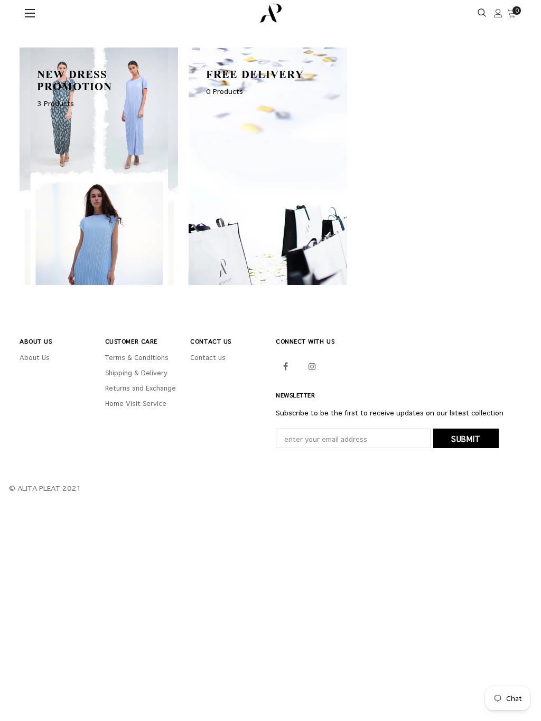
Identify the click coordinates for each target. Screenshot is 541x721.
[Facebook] (285, 365)
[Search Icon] (482, 13)
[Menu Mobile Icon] (31, 13)
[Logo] (270, 13)
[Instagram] (312, 365)
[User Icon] (498, 13)
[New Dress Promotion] (99, 165)
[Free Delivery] (268, 165)
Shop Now (71, 266)
